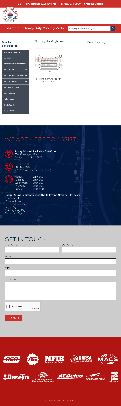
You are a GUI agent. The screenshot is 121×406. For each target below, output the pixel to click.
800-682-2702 (23, 167)
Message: (10, 280)
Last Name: (68, 245)
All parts (8, 58)
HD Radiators (15, 93)
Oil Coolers (15, 99)
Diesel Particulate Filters (15, 63)
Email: (8, 268)
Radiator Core (15, 105)
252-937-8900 (22, 164)
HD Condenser (15, 81)
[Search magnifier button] (112, 28)
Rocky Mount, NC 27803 (28, 157)
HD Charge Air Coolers (15, 75)
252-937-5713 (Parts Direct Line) (33, 170)
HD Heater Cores (11, 87)
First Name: (11, 245)
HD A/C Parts (15, 69)
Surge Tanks (15, 110)
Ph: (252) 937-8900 (70, 4)
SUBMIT (13, 318)
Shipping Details (93, 4)
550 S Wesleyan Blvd (26, 154)
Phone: (9, 256)
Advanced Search (12, 52)
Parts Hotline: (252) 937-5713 (40, 4)
